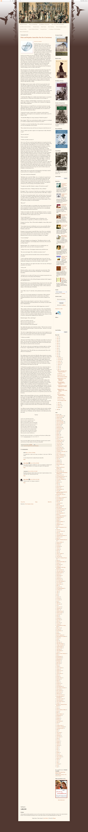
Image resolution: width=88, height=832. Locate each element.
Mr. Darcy (58, 629)
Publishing (58, 461)
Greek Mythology (59, 686)
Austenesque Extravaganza (60, 535)
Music (57, 585)
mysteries (58, 596)
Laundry (57, 703)
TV (57, 724)
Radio (57, 712)
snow (57, 761)
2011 (58, 354)
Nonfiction (58, 543)
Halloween (58, 482)
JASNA (57, 621)
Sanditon (57, 566)
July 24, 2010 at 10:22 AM (34, 479)
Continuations (58, 503)
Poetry (57, 501)
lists (57, 595)
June (58, 367)
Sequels (57, 431)
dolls (57, 748)
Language (58, 624)
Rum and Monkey (61, 774)
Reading (57, 633)
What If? (57, 435)
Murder (57, 560)
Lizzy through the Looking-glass (61, 626)
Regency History (59, 457)
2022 (58, 338)
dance (57, 746)
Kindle (57, 504)
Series (57, 458)
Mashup (57, 520)
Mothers (58, 392)
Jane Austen (58, 443)
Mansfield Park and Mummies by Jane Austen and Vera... (62, 390)
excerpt (57, 480)
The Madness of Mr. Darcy (44, 24)
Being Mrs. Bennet (23, 24)
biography (58, 741)
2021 (58, 340)
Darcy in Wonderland (33, 24)
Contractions (58, 614)
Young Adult (58, 732)
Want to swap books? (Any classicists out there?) (62, 371)
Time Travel (58, 511)
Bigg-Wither (58, 662)
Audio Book (58, 649)
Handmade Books (59, 517)
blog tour (58, 453)
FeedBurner (64, 305)
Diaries (57, 674)
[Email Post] (34, 444)
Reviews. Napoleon (59, 635)
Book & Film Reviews (24, 31)
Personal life (58, 586)
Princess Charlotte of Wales (61, 709)
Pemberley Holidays (59, 521)
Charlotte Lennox (59, 612)
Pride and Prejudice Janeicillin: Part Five (61, 395)
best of (57, 739)
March (59, 404)
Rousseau (58, 719)
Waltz (57, 729)
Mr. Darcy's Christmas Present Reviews (61, 705)
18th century (58, 642)
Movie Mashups (51, 26)
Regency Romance (59, 464)
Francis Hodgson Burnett (60, 515)
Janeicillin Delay (60, 397)
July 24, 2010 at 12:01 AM (32, 471)
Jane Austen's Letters (60, 698)
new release (58, 599)
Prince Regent (58, 564)
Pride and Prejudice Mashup (63, 247)
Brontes (57, 514)
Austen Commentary (59, 421)
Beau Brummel (59, 656)
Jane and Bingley (59, 498)
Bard (57, 525)
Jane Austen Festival (59, 694)
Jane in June (58, 622)
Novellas (57, 545)
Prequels (57, 563)
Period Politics (58, 630)
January (59, 407)
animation (58, 733)
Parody (57, 708)
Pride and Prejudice (36, 445)
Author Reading (59, 650)
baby (57, 483)
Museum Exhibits (59, 542)
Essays (57, 615)
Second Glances (59, 447)
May (58, 369)
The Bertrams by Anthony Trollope (64, 195)
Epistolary (58, 574)
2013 (58, 351)
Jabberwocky (58, 693)
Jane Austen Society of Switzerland (60, 697)
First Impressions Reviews (60, 476)
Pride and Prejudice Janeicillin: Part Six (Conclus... (61, 383)
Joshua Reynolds (59, 700)
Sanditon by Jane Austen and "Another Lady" (64, 257)
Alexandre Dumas (59, 646)
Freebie (57, 616)
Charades (58, 669)
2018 (58, 343)
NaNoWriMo (58, 450)
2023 (58, 336)
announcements (59, 420)
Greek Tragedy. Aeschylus (60, 687)
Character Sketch (59, 667)
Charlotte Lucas (59, 670)
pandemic (58, 758)
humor (57, 753)
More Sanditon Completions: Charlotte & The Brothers (64, 268)
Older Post (49, 501)
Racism (57, 711)
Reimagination (58, 715)
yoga (57, 766)
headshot (57, 752)
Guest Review (58, 578)
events (57, 484)
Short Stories (58, 424)
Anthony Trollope (59, 647)
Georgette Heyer (43, 29)
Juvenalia (58, 554)
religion (57, 602)
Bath (57, 654)
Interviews (58, 463)
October (59, 361)
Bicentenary (58, 660)
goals (57, 751)
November (59, 359)
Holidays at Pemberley (60, 455)
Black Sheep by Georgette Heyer (64, 236)
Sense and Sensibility (60, 423)
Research (57, 716)
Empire (57, 680)
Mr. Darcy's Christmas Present (61, 557)
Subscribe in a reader (58, 308)
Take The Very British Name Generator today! (60, 773)
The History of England (60, 726)
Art (57, 465)
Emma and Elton (59, 486)
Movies (57, 438)
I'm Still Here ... (60, 373)
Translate (63, 293)
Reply (25, 459)
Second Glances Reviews (60, 508)
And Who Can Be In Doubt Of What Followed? (61, 492)
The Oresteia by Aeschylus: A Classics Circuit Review (64, 185)
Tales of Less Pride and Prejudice (57, 24)
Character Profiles (23, 29)
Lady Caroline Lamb (60, 701)
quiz (57, 601)
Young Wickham (59, 489)
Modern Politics (59, 584)
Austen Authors (59, 534)
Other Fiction (43, 26)
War (57, 731)
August (59, 364)
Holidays (57, 434)
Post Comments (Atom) (29, 503)
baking (57, 738)
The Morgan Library (59, 728)
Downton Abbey (59, 677)
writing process (59, 444)
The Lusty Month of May (61, 400)
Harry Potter (58, 619)
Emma (57, 433)
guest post (58, 469)
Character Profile (59, 471)
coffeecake (58, 745)
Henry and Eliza (59, 690)
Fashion (57, 529)
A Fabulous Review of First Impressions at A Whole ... (62, 386)
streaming (58, 763)
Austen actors (58, 606)
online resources (59, 756)
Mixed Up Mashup (59, 477)
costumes (58, 549)
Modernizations (59, 500)
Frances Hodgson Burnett (33, 29)
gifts (57, 594)
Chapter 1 (58, 609)
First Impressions (59, 428)
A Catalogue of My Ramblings (54, 29)
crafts (57, 592)
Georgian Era (58, 683)
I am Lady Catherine (59, 531)
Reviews (57, 414)
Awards (57, 652)
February (59, 405)
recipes (57, 759)
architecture (58, 735)
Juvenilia (57, 518)
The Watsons (58, 589)
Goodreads (58, 618)
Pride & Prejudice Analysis (61, 26)
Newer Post (23, 501)
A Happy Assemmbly (60, 644)
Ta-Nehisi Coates (59, 725)
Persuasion (58, 425)
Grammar (58, 684)
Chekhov (57, 672)
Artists (57, 552)
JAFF (57, 495)
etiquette (57, 523)
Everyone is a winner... (61, 398)
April (59, 402)
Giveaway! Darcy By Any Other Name (64, 226)
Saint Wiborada (59, 721)
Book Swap (58, 663)
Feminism (58, 576)
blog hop (57, 637)
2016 (58, 346)
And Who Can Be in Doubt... (25, 26)
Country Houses (59, 673)
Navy (57, 706)
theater (57, 550)
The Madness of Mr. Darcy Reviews (61, 568)
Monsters (58, 487)
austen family (58, 736)
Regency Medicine (59, 714)
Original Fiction (29, 445)
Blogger (54, 818)
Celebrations (58, 608)
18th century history (59, 643)
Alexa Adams (26, 463)
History (57, 538)
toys (57, 765)
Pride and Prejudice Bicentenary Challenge (61, 473)
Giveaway (58, 418)
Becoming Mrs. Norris (60, 494)
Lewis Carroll (58, 582)
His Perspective (59, 579)
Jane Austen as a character (60, 497)
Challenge (58, 460)
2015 (58, 348)
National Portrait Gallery (60, 561)
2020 (58, 341)
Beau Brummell (59, 657)
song (57, 762)
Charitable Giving (59, 611)
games (57, 532)
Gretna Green (58, 689)
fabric (57, 749)
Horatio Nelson (59, 692)
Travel (57, 490)
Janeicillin (25, 445)
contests (57, 547)
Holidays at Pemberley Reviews (61, 539)
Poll (57, 632)
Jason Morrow (46, 818)
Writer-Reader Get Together (61, 636)
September (60, 362)
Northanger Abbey (59, 440)
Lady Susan (58, 556)
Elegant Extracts (59, 474)
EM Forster (58, 679)
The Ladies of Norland (60, 479)
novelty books (58, 755)
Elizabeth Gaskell (59, 572)
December (59, 357)
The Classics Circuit (59, 510)
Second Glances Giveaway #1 (64, 205)
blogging (57, 742)
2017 (58, 345)
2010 (58, 356)
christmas (58, 743)
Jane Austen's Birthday (60, 581)
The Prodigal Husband (60, 588)
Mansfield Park (59, 427)
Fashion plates (58, 575)
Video (57, 591)
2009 (58, 409)
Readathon (58, 445)
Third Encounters (59, 569)
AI (56, 605)
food (57, 639)
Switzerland (58, 546)
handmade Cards (59, 524)
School (57, 722)
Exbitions (58, 682)
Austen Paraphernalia (60, 513)
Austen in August (59, 553)
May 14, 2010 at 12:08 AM (30, 452)
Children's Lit (58, 536)
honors (57, 640)
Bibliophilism (58, 659)
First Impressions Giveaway (64, 215)
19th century (58, 604)
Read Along (58, 507)
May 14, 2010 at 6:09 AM (34, 463)
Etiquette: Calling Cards (63, 279)
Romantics (58, 718)
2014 (58, 350)
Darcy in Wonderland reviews (61, 527)
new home (58, 598)
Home (36, 501)
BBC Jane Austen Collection (61, 653)
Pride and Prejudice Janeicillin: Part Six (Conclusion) (36, 37)
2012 (58, 353)
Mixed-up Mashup (59, 505)
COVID (57, 666)
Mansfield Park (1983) (61, 375)
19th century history (59, 571)
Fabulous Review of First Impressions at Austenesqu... (61, 379)
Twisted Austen (36, 26)
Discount (57, 676)
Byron (57, 664)
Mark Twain (58, 627)
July (58, 366)
